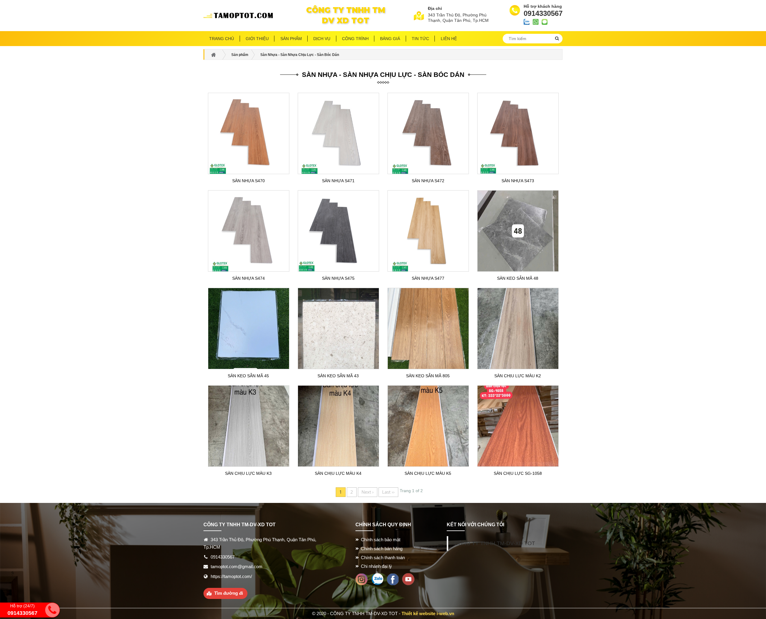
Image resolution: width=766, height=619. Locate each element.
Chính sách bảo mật (380, 539)
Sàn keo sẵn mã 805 (428, 375)
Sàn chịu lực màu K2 (517, 375)
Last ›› (388, 492)
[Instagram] (361, 578)
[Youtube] (408, 578)
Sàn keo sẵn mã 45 (248, 375)
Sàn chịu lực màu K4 (338, 473)
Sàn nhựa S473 (517, 180)
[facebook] (393, 578)
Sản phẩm (291, 38)
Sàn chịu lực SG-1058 (518, 473)
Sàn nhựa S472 (428, 180)
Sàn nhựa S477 (428, 278)
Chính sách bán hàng (381, 548)
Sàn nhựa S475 (338, 278)
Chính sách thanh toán (383, 557)
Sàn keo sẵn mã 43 (338, 375)
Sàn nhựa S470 (248, 180)
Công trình (355, 38)
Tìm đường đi (228, 593)
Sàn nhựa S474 (248, 278)
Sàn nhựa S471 (338, 180)
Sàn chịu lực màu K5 (428, 473)
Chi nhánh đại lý (376, 566)
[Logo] (240, 15)
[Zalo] (377, 578)
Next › (367, 492)
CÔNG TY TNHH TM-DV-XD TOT (494, 543)
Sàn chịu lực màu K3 (248, 473)
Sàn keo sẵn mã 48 (517, 278)
